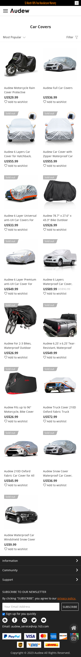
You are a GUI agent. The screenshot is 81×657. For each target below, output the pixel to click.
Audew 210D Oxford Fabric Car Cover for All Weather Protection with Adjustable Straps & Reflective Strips (20, 473)
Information (10, 561)
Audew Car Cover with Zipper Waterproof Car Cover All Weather (58, 154)
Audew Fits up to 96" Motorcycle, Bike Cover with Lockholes (19, 409)
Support (7, 579)
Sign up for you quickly (21, 614)
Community (9, 570)
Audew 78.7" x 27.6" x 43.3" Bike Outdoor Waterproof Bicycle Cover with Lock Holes (59, 218)
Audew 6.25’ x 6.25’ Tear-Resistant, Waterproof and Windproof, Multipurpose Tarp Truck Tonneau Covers (59, 346)
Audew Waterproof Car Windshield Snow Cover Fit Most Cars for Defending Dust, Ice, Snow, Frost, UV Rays (19, 537)
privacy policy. (66, 598)
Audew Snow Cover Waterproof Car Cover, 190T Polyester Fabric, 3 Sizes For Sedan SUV (58, 473)
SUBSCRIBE (70, 607)
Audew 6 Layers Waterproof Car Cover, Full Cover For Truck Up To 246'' (58, 282)
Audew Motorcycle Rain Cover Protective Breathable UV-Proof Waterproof (19, 90)
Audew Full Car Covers (58, 88)
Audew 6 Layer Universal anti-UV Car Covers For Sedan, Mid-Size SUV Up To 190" (20, 218)
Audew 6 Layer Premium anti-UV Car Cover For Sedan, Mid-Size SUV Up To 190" (20, 282)
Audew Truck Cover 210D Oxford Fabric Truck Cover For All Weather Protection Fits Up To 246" (60, 409)
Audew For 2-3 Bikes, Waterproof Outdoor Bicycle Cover (17, 346)
